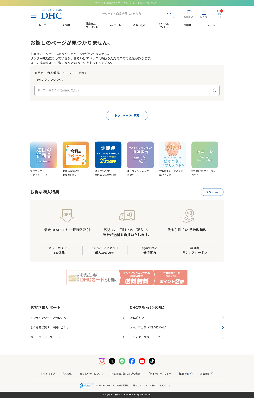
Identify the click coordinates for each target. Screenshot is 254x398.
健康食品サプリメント (90, 25)
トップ (42, 25)
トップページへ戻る (127, 115)
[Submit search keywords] (169, 14)
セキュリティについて (92, 373)
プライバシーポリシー (159, 373)
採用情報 (184, 373)
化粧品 (66, 25)
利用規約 (67, 373)
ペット (211, 25)
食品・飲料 (139, 25)
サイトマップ (48, 373)
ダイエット (115, 25)
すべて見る (212, 192)
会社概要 (205, 373)
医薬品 (187, 25)
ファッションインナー (163, 25)
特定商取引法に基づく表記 (125, 373)
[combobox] (135, 14)
